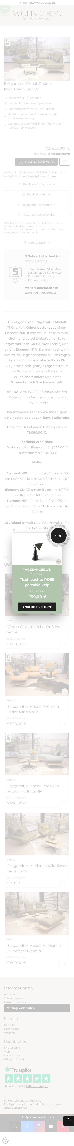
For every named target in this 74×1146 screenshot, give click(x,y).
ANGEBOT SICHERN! (37, 607)
